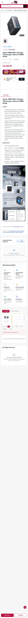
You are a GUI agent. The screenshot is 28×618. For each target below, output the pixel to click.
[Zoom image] (23, 17)
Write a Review (15, 311)
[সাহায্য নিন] (25, 607)
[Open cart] (26, 2)
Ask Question (22, 241)
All (8, 326)
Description (6, 95)
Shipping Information (10, 232)
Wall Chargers (9, 10)
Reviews (6, 311)
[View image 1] (5, 41)
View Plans (22, 79)
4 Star (17, 326)
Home (2, 10)
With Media (5, 329)
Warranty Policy (13, 231)
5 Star (12, 326)
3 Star (21, 326)
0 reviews (16, 59)
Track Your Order (19, 232)
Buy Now (20, 615)
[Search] (25, 6)
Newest (10, 329)
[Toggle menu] (2, 2)
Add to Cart (7, 615)
